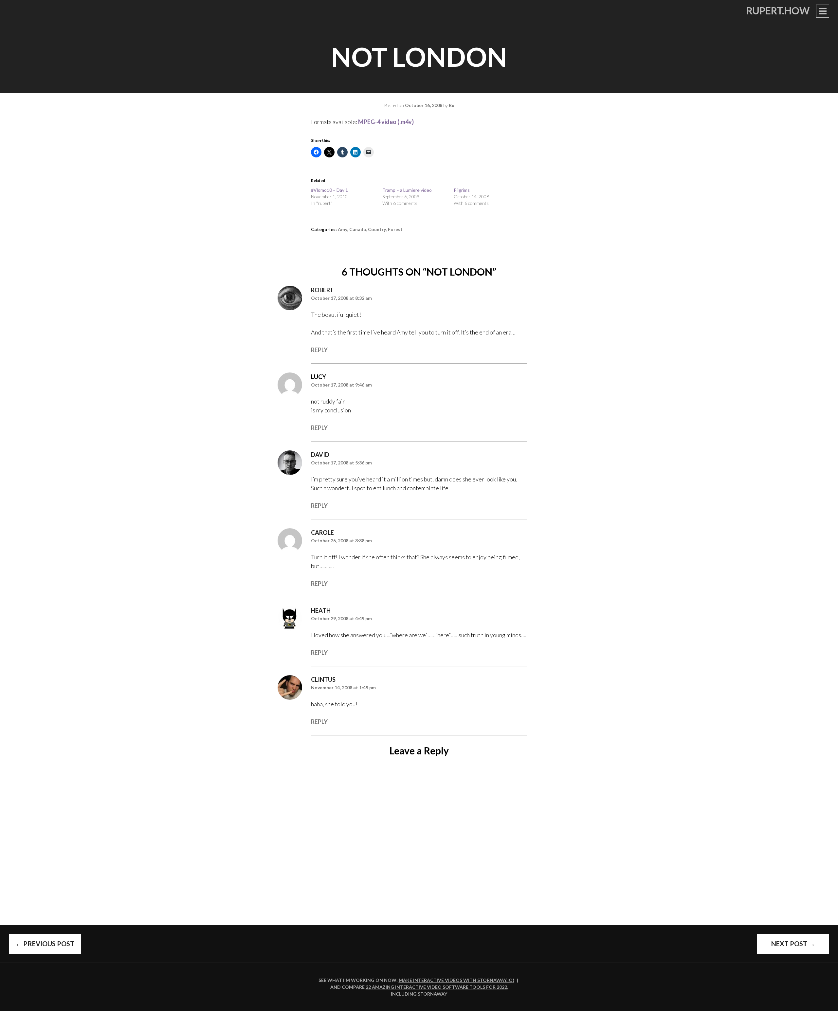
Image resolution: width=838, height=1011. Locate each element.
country (377, 229)
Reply (319, 349)
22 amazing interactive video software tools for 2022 (436, 987)
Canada (357, 229)
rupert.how (778, 10)
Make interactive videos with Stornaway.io (456, 980)
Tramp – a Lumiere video (407, 190)
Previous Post (44, 944)
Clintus (323, 679)
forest (395, 229)
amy (342, 229)
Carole (322, 532)
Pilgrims (462, 190)
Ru (451, 105)
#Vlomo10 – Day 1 (329, 190)
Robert (322, 290)
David (320, 454)
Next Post (793, 944)
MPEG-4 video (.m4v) (386, 121)
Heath (321, 610)
